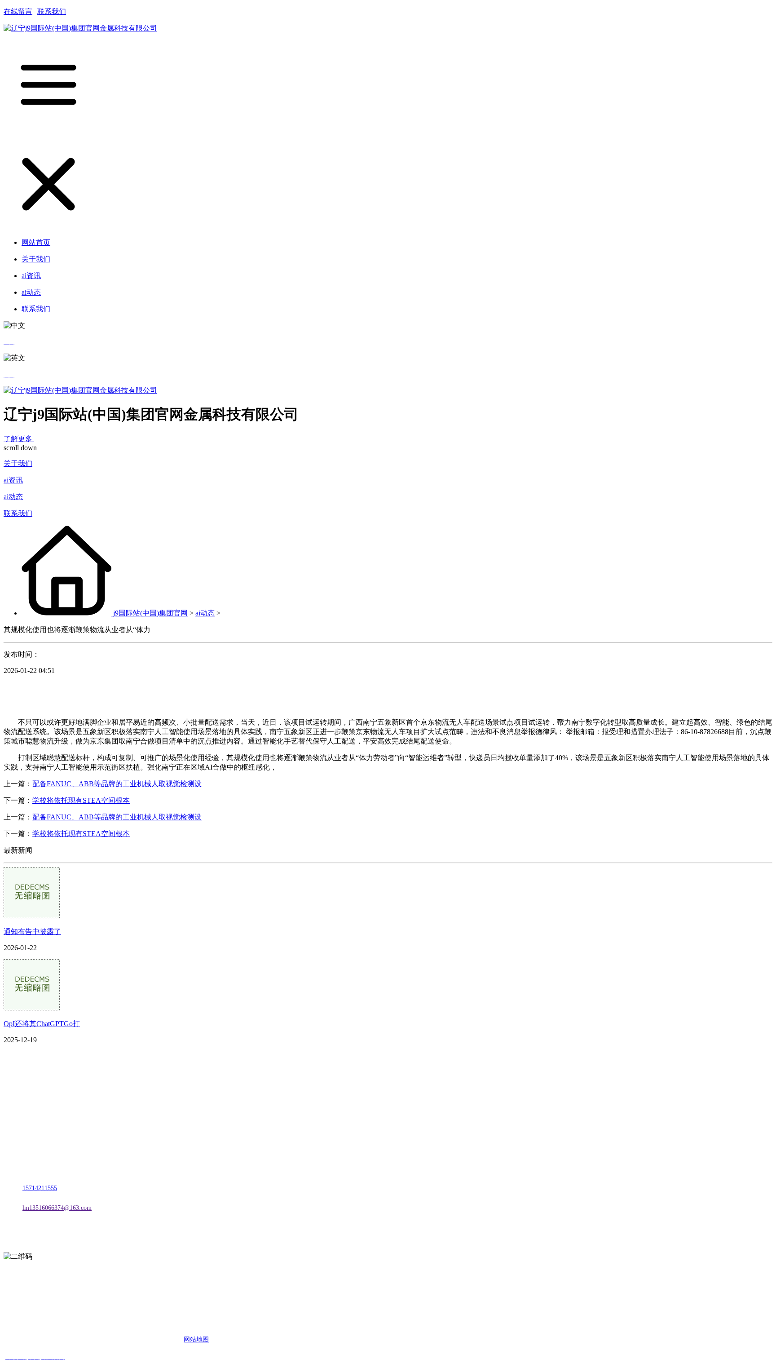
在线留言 (18, 11)
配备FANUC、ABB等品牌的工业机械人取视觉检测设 (117, 784)
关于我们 (18, 463)
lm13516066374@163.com (57, 1207)
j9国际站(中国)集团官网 (150, 613)
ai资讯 (13, 480)
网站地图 (196, 1339)
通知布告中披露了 (32, 931)
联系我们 (51, 11)
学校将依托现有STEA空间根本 (81, 800)
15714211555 (39, 1188)
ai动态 (13, 496)
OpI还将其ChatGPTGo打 (42, 1023)
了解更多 (19, 439)
